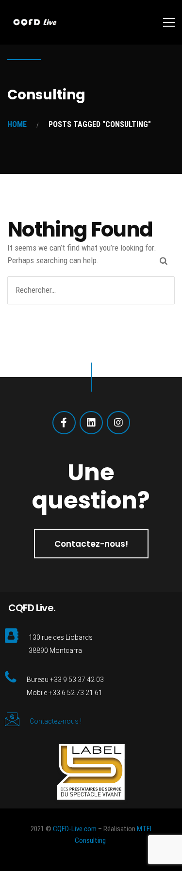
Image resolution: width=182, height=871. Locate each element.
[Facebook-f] (64, 422)
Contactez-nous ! (56, 721)
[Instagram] (118, 422)
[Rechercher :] (91, 290)
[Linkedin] (91, 422)
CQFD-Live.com (75, 828)
